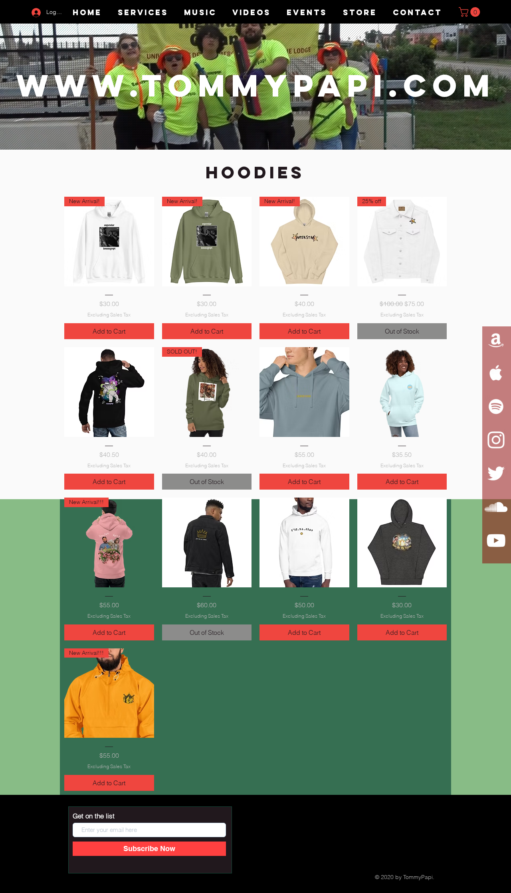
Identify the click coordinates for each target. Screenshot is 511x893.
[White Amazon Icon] (496, 339)
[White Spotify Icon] (496, 406)
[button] (470, 12)
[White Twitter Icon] (496, 473)
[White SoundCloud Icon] (496, 507)
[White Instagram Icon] (496, 440)
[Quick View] (109, 392)
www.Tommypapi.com (256, 85)
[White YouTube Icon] (496, 540)
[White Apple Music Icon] (496, 373)
